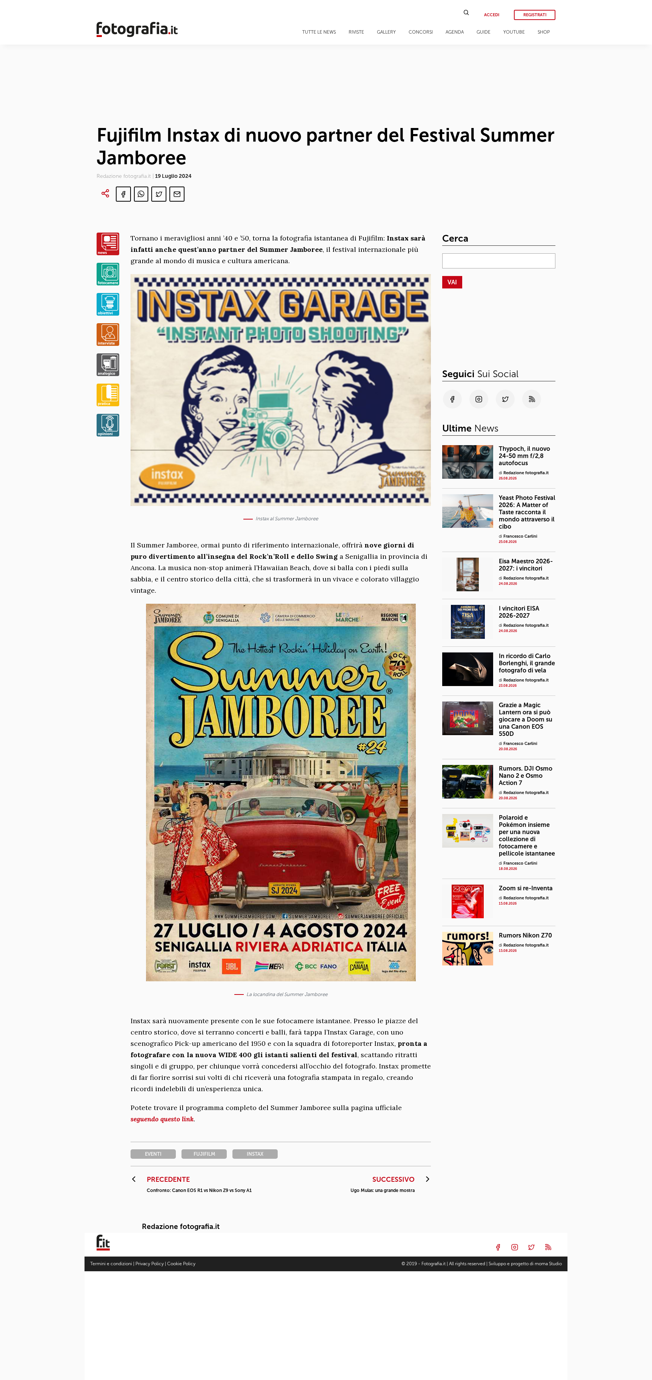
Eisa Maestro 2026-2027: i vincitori (526, 565)
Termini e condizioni (111, 1263)
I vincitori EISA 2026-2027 (519, 612)
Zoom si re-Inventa (526, 887)
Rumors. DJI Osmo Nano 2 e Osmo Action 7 (525, 775)
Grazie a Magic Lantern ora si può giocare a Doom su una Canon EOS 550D (525, 719)
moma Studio (548, 1263)
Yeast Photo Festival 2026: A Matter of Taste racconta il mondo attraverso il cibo (527, 512)
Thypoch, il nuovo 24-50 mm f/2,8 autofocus (524, 456)
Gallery (386, 32)
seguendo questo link (162, 1119)
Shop (544, 32)
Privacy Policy (149, 1263)
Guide (484, 32)
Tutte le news (319, 32)
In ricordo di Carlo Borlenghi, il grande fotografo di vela (527, 663)
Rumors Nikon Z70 (525, 935)
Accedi (491, 14)
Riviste (356, 32)
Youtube (514, 32)
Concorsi (421, 32)
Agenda (455, 32)
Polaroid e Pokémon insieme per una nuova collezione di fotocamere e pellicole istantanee (527, 835)
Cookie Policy (181, 1263)
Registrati (534, 14)
